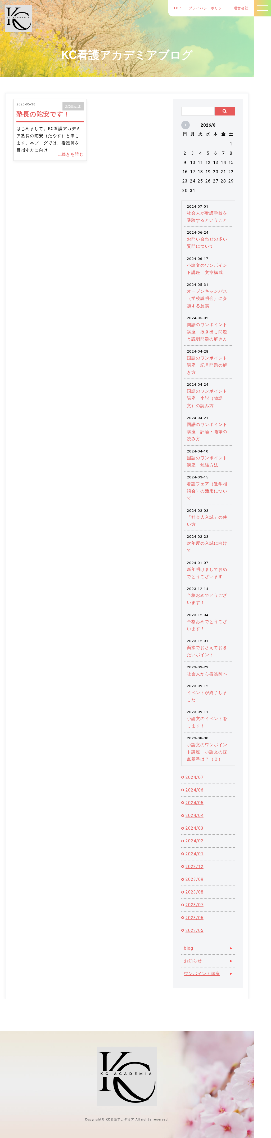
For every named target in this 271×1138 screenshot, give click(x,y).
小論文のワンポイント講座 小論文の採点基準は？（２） (207, 752)
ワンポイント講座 (202, 973)
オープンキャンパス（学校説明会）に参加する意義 (207, 298)
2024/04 (195, 815)
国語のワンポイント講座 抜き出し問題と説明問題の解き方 (207, 331)
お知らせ (73, 106)
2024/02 (195, 840)
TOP (177, 8)
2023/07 (195, 904)
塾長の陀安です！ (43, 114)
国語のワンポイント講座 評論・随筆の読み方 (207, 431)
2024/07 (195, 777)
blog (188, 948)
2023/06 (195, 917)
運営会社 (241, 8)
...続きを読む (71, 154)
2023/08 (195, 892)
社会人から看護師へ (207, 673)
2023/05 (195, 930)
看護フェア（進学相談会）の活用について (207, 491)
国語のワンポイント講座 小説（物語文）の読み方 (207, 398)
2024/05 (195, 802)
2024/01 (195, 853)
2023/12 (195, 866)
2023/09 (195, 879)
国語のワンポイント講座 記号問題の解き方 (207, 365)
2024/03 (195, 828)
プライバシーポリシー (207, 8)
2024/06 (195, 790)
